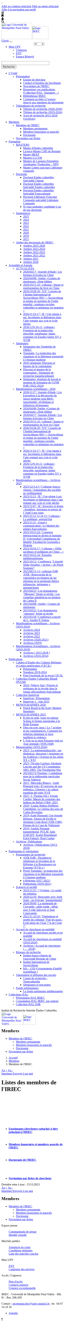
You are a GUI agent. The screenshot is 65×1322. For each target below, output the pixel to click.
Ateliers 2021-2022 (34, 255)
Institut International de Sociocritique (36, 963)
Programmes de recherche (30, 854)
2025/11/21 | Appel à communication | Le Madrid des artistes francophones (41, 526)
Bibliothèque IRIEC (34, 95)
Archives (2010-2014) (35, 655)
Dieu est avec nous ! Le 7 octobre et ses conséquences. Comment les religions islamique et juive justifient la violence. (42, 732)
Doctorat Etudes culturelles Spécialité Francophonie (38, 192)
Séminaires (22, 343)
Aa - (10, 1070)
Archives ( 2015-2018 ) (36, 652)
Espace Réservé (25, 56)
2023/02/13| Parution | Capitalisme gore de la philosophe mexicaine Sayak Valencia (42, 776)
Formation (14, 141)
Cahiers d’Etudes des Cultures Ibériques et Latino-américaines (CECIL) (38, 664)
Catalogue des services (21, 1269)
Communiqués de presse (22, 1231)
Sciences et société (26, 887)
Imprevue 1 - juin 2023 (36, 701)
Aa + (4, 1070)
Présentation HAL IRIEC (30, 997)
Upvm (5, 40)
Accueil (13, 1057)
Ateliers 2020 (30, 262)
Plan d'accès (16, 1281)
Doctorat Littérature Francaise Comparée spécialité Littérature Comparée (40, 200)
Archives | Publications (29, 841)
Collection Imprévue (27, 695)
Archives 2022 (31, 636)
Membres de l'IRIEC (28, 125)
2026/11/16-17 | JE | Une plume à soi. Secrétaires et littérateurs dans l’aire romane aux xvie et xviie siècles (42, 319)
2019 (26, 235)
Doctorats (21, 174)
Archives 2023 (31, 633)
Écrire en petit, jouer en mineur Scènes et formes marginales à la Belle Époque (41, 721)
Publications (16, 659)
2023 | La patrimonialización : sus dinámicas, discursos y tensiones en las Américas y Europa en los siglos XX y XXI (43, 755)
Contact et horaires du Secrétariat (42, 82)
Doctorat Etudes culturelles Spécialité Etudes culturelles (39, 185)
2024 (26, 219)
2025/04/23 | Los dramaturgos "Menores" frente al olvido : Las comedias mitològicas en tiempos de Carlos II (41, 595)
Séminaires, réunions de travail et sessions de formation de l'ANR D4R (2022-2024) (42, 382)
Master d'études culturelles (38, 148)
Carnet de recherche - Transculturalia (35, 980)
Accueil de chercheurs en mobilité (35, 929)
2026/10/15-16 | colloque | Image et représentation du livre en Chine (43, 286)
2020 (26, 232)
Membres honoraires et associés (41, 131)
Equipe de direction (34, 79)
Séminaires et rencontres (37, 984)
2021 (26, 229)
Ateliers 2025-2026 (34, 245)
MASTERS (22, 144)
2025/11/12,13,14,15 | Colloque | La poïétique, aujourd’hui (41, 517)
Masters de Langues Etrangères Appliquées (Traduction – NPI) (41, 163)
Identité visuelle (18, 1234)
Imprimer (7, 1073)
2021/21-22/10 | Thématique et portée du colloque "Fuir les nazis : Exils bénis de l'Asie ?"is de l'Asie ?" (43, 921)
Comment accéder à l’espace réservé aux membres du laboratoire (43, 101)
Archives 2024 (31, 629)
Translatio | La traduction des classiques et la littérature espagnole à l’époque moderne (43, 356)
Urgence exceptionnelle (22, 1288)
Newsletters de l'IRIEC (36, 86)
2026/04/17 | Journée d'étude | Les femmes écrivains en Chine (42, 273)
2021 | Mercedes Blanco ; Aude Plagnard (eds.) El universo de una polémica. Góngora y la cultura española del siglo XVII (42, 787)
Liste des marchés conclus (23, 1253)
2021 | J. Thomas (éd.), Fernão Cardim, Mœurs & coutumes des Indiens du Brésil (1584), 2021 (41, 799)
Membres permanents (35, 128)
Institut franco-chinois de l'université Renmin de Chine (39, 957)
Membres (14, 122)
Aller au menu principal (45, 6)
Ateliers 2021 (30, 258)
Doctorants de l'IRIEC (22, 1159)
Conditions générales (20, 1250)
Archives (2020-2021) (35, 639)
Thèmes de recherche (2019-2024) (42, 112)
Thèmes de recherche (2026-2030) (42, 109)
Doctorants (29, 135)
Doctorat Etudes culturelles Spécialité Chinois (38, 179)
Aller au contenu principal (16, 6)
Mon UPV (15, 46)
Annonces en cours (20, 1247)
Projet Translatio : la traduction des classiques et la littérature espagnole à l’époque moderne (43, 874)
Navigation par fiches (28, 138)
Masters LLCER (32, 157)
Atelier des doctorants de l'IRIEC (35, 242)
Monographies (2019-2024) (31, 747)
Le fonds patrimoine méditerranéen (43, 991)
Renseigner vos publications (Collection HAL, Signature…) (41, 91)
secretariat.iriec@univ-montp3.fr (31, 1303)
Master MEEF (31, 154)
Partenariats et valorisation (23, 851)
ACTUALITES (25, 268)
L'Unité (13, 73)
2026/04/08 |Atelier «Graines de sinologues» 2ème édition (41, 410)
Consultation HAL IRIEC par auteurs (37, 1001)
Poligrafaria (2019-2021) (37, 883)
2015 (26, 239)
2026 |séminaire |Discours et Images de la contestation (39, 364)
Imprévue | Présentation (36, 698)
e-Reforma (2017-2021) (36, 880)
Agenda (13, 1313)
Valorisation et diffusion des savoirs (36, 975)
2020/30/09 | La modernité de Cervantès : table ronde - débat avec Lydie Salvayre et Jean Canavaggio (40, 908)
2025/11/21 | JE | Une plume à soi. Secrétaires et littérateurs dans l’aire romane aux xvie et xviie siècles (43, 499)
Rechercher (9, 66)
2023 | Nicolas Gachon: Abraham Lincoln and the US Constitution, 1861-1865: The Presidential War (42, 766)
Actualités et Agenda (20, 265)
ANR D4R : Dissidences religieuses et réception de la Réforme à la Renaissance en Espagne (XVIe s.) (39, 862)
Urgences (21, 50)
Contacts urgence (18, 1284)
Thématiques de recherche (31, 105)
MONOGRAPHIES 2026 (31, 704)
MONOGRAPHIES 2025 (31, 714)
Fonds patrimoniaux (27, 988)
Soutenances (23, 213)
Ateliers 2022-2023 (34, 252)
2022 (26, 226)
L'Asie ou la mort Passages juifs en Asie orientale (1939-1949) (43, 742)
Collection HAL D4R (28, 1004)
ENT (19, 53)
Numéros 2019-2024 (35, 672)
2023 (26, 222)
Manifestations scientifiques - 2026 (35, 389)
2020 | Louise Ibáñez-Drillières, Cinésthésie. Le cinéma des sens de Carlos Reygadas (43, 809)
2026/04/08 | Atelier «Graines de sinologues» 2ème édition (41, 280)
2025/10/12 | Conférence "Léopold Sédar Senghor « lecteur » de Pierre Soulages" (43, 565)
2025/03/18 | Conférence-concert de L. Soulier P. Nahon (41, 618)
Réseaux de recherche (28, 952)
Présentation (23, 76)
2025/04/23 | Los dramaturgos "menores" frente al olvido (40, 612)
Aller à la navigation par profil (18, 9)
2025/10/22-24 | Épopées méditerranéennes (37, 556)
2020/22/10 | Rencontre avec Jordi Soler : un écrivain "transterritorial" (43, 898)
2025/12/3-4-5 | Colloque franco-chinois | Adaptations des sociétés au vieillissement (42, 490)
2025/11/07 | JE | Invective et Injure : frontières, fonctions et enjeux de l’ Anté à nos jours (43, 509)
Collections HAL (18, 994)
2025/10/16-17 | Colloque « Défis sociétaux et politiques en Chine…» (43, 550)
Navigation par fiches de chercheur (30, 1178)
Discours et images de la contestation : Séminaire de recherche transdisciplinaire (38, 372)
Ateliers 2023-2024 (34, 249)
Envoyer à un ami (23, 1073)
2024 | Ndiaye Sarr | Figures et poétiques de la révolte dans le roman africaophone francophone (42, 688)
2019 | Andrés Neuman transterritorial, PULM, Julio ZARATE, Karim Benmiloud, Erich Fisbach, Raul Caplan (40, 833)
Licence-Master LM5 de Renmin (41, 151)
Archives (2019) (32, 642)
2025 (26, 216)
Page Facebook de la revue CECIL (43, 675)
